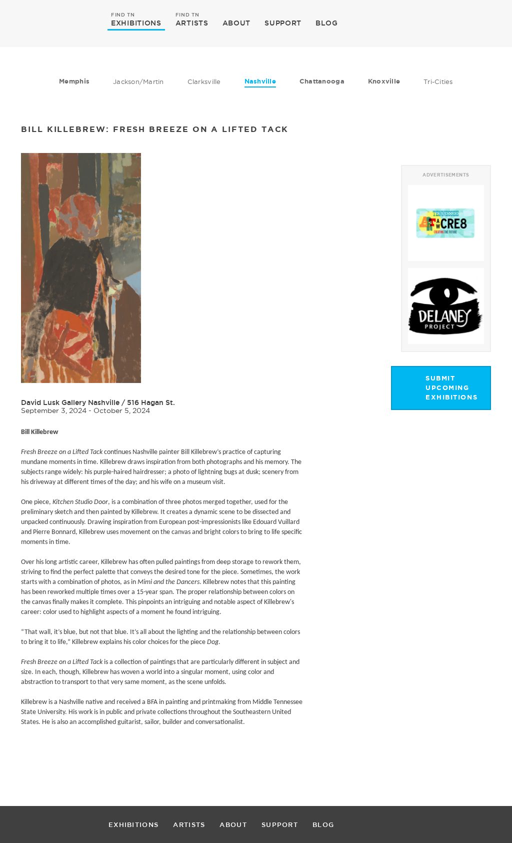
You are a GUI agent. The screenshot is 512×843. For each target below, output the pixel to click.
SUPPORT (283, 23)
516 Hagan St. (151, 402)
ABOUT (236, 23)
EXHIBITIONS (136, 22)
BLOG (327, 23)
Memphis (74, 81)
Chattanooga (322, 81)
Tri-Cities (438, 81)
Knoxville (384, 81)
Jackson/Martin (138, 81)
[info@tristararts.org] (481, 23)
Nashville (260, 81)
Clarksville (204, 81)
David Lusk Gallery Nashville (70, 402)
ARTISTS (192, 22)
